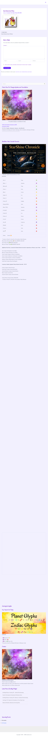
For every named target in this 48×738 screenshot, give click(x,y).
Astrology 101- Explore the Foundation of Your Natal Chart (13, 697)
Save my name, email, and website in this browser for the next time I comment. (18, 64)
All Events (4, 723)
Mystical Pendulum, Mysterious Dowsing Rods (11, 700)
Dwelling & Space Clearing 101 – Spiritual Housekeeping (13, 702)
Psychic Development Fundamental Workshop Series (12, 692)
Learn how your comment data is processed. (24, 72)
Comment (5, 45)
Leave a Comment (6, 13)
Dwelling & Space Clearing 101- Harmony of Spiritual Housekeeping (15, 695)
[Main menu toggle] (45, 2)
